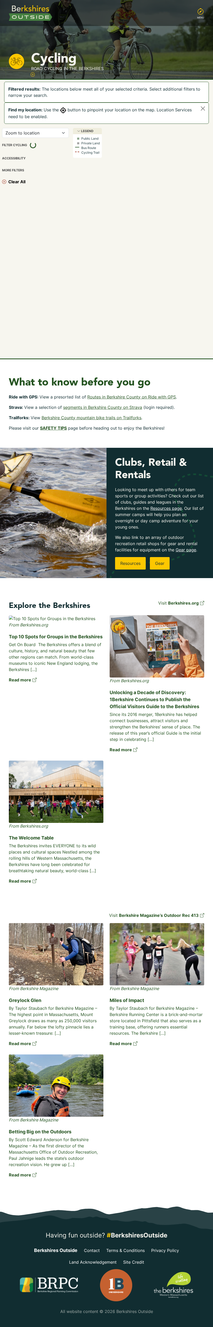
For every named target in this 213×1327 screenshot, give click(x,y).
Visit (178, 603)
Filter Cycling (25, 144)
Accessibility (14, 158)
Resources (130, 563)
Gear (159, 563)
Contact (92, 1250)
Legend (87, 131)
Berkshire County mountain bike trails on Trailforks (91, 417)
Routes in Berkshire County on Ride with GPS (131, 397)
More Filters (13, 170)
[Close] (203, 108)
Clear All (15, 181)
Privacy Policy (165, 1250)
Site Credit (133, 1262)
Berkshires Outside (55, 1250)
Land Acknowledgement (93, 1262)
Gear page (186, 549)
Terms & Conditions (125, 1250)
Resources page (166, 508)
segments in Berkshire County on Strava (102, 407)
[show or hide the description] (33, 74)
